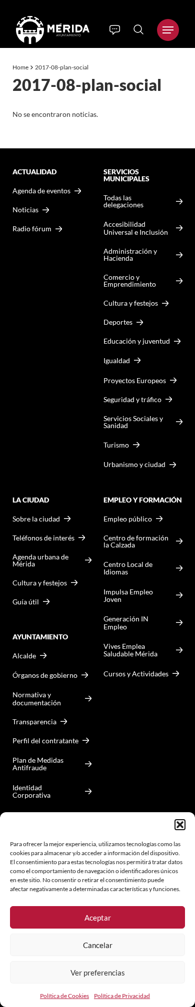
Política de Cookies (64, 996)
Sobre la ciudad (36, 518)
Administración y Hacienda (130, 255)
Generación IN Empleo (126, 622)
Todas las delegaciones (124, 201)
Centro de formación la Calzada (136, 541)
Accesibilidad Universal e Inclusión (136, 228)
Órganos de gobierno (45, 675)
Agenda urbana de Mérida (40, 560)
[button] (180, 825)
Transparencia (34, 721)
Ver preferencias (97, 972)
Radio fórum (32, 228)
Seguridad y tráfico (133, 399)
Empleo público (128, 518)
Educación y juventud (137, 341)
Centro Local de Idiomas (128, 568)
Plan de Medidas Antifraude (38, 764)
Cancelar (97, 945)
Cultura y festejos (39, 582)
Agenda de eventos (41, 190)
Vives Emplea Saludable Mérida (131, 650)
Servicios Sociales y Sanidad (133, 422)
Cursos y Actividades (136, 673)
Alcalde (24, 655)
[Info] (115, 30)
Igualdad (117, 360)
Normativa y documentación (36, 698)
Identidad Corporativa (31, 791)
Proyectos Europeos (135, 380)
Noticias (25, 209)
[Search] (138, 29)
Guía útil (25, 601)
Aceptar (97, 917)
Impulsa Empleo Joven (128, 595)
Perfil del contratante (45, 740)
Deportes (118, 322)
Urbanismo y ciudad (135, 464)
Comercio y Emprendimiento (130, 281)
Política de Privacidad (122, 996)
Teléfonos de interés (43, 537)
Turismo (116, 445)
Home (20, 67)
